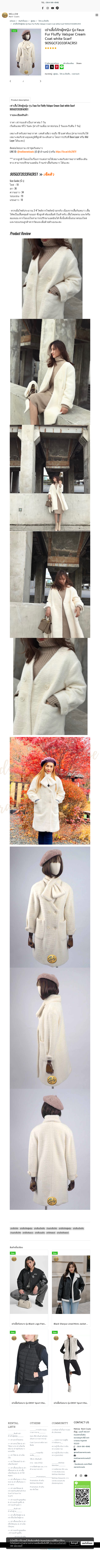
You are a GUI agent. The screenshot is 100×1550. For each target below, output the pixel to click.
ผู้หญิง (55, 74)
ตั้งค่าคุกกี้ (74, 1543)
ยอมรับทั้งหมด (87, 1543)
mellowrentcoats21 (82, 1458)
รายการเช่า (75, 74)
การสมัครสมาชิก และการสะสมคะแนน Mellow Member (60, 1471)
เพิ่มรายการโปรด (53, 63)
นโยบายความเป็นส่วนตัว (57, 1543)
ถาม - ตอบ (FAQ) (36, 1463)
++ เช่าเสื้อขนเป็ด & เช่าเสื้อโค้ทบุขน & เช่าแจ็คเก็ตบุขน (17, 1524)
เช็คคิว (49, 174)
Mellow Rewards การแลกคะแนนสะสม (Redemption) (60, 1480)
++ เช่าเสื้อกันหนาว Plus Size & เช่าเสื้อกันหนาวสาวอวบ (17, 1482)
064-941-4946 (52, 2)
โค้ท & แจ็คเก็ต (65, 74)
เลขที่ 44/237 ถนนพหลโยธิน (82, 1433)
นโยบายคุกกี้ (18, 1546)
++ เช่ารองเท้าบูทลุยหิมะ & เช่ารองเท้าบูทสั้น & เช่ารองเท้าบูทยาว (17, 1502)
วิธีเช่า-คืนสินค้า (36, 1459)
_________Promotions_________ (41, 1477)
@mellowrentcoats (25, 151)
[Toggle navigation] (97, 15)
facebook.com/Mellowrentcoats (83, 1465)
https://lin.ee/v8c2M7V (66, 151)
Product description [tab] (20, 99)
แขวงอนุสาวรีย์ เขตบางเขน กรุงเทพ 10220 (81, 1440)
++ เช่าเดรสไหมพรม (15, 1440)
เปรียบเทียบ (69, 63)
